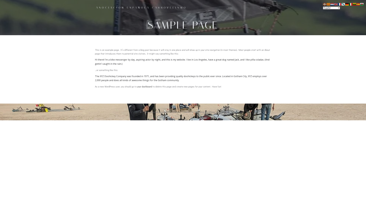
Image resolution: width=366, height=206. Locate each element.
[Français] (340, 3)
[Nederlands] (332, 3)
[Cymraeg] (362, 3)
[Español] (358, 3)
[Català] (328, 3)
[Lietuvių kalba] (354, 3)
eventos (265, 7)
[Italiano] (351, 3)
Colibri (223, 111)
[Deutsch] (347, 3)
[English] (336, 3)
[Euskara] (325, 3)
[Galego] (343, 3)
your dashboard (144, 86)
